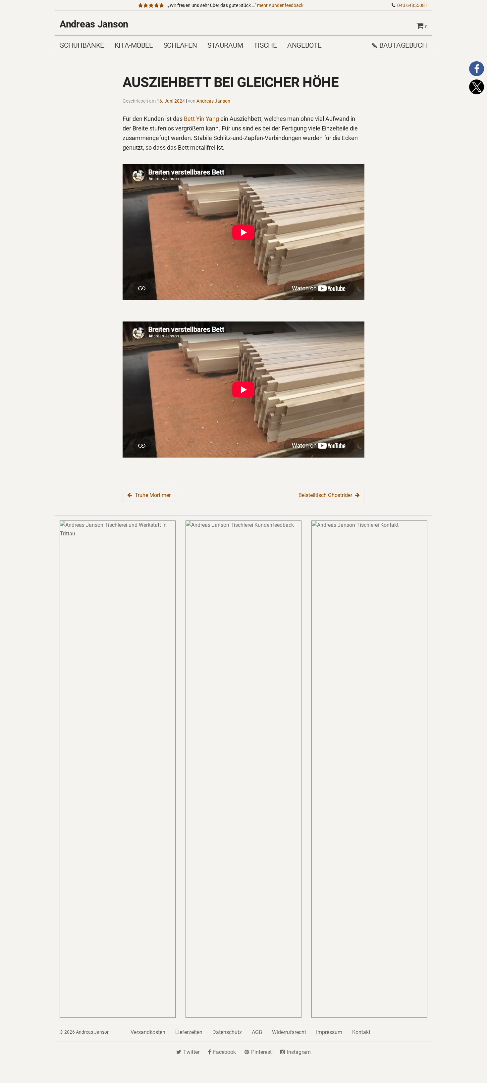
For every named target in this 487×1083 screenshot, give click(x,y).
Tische (265, 45)
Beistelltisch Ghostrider (325, 495)
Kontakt (361, 1032)
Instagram (299, 1052)
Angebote (304, 45)
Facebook (224, 1052)
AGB (257, 1032)
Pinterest (261, 1052)
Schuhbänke (82, 45)
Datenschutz (227, 1032)
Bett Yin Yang (201, 118)
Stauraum (225, 45)
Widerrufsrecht (289, 1032)
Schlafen (180, 45)
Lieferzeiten (188, 1032)
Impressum (329, 1032)
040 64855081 (412, 5)
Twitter (191, 1052)
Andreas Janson (94, 24)
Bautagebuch (403, 45)
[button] (476, 68)
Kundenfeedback (280, 5)
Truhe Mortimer (153, 495)
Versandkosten (148, 1032)
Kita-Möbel (134, 45)
